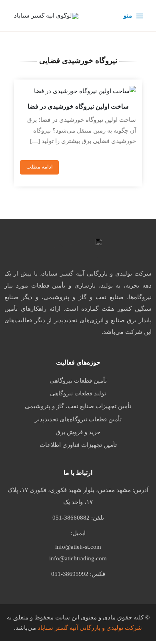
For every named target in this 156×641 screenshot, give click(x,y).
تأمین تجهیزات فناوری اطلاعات (78, 445)
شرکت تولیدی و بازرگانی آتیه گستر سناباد (90, 628)
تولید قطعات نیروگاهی (78, 393)
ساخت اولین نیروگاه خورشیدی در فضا (78, 106)
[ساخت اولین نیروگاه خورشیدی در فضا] (78, 91)
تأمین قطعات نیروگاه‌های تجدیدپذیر (78, 419)
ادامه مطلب (39, 167)
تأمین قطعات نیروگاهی (78, 380)
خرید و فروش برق (78, 432)
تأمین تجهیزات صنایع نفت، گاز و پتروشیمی (78, 406)
